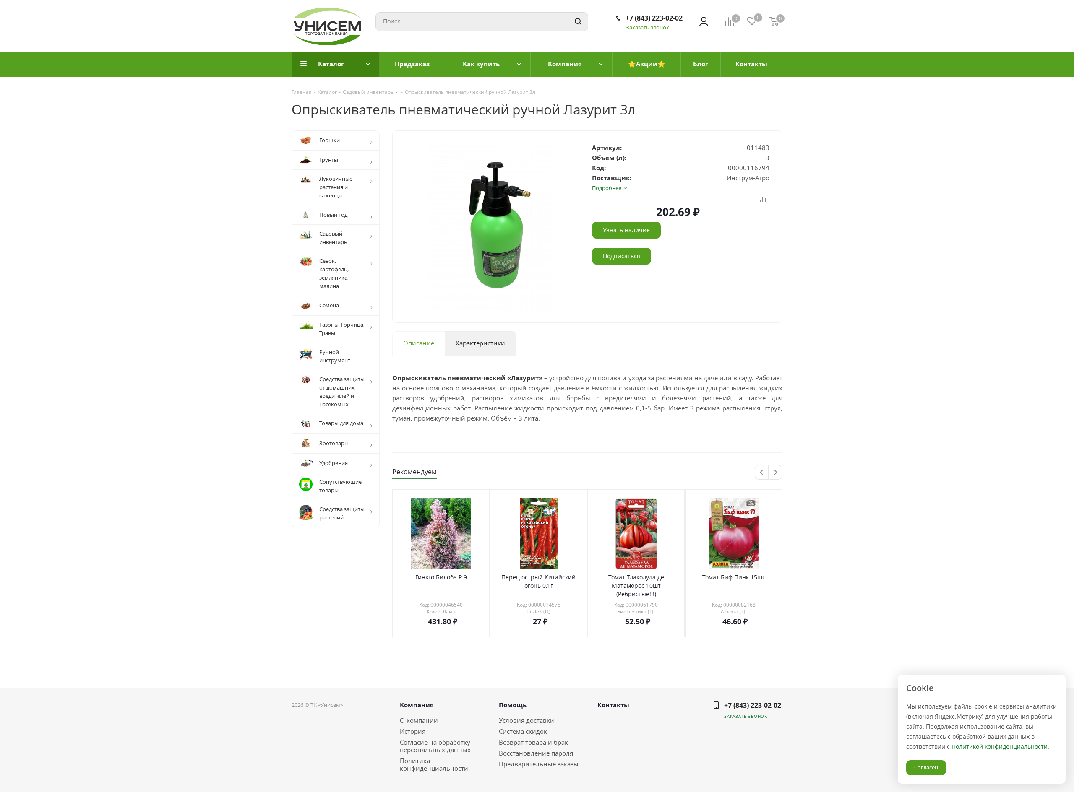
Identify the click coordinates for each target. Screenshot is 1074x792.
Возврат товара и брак (533, 742)
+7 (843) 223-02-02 (654, 18)
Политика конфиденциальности (434, 764)
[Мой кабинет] (703, 21)
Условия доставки (526, 720)
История (412, 731)
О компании (419, 720)
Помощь (513, 705)
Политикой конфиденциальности (999, 746)
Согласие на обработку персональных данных (435, 746)
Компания (417, 705)
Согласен (926, 767)
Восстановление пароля (536, 753)
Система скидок (523, 731)
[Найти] (578, 21)
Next (775, 472)
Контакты (613, 705)
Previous (762, 472)
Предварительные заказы (539, 764)
